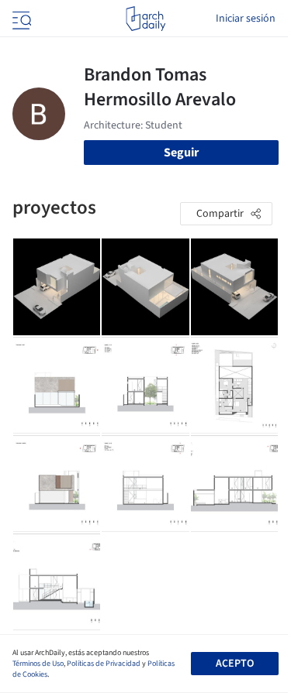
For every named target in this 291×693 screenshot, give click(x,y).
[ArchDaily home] (145, 18)
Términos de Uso (38, 663)
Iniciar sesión (245, 18)
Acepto (235, 663)
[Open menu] (20, 18)
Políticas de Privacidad (103, 663)
